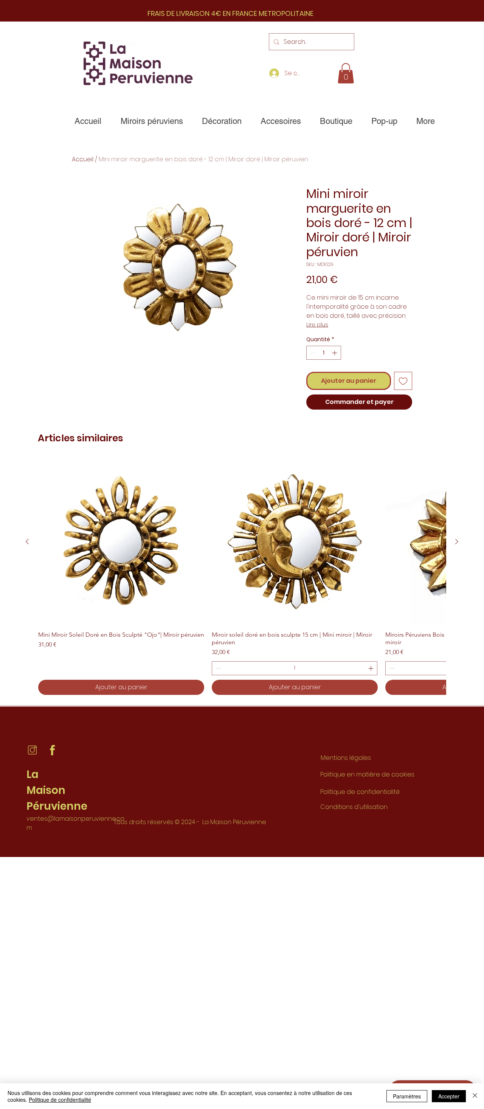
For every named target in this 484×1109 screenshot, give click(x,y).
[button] (345, 73)
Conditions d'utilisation (354, 807)
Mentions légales (346, 757)
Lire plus (317, 324)
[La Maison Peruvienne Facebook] (52, 750)
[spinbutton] (323, 352)
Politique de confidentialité (360, 791)
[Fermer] (474, 1096)
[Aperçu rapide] (121, 542)
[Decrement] (312, 352)
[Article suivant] (456, 541)
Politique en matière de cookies (368, 774)
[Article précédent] (27, 541)
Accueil (82, 159)
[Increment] (335, 352)
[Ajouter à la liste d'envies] (403, 381)
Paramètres (407, 1096)
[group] (242, 576)
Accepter (448, 1096)
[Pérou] (32, 750)
